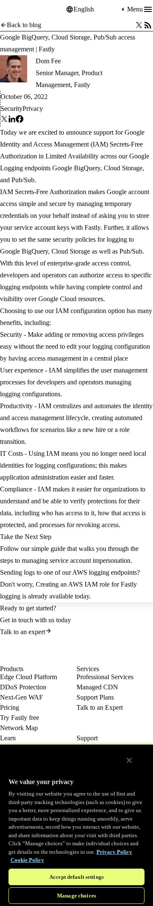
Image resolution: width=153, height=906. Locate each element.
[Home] (21, 9)
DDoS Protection (23, 687)
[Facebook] (19, 121)
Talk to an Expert (99, 707)
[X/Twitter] (139, 25)
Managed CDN (97, 687)
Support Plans (95, 697)
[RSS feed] (148, 25)
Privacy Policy (114, 852)
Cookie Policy (27, 860)
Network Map (19, 727)
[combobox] (96, 9)
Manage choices (76, 895)
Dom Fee (48, 61)
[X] (4, 121)
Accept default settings (76, 877)
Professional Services (104, 676)
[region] (76, 825)
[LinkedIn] (12, 121)
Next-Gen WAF (21, 697)
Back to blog (24, 24)
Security (11, 108)
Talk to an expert (22, 631)
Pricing (9, 707)
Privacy (33, 108)
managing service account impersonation (76, 560)
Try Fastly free (19, 717)
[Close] (129, 760)
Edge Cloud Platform (28, 676)
